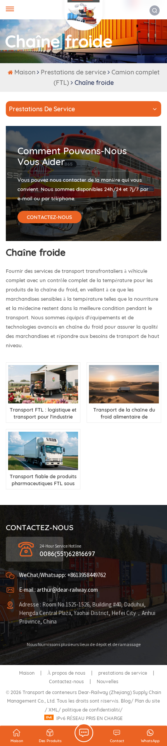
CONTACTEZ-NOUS (49, 217)
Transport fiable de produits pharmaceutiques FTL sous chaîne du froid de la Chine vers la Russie (43, 480)
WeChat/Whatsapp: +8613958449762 (62, 575)
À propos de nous (66, 673)
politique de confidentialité (91, 710)
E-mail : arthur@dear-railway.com (58, 590)
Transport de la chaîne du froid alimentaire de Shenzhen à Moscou (124, 413)
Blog (126, 701)
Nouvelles (107, 681)
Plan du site (147, 701)
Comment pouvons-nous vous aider (72, 156)
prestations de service (122, 673)
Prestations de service (73, 72)
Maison (25, 72)
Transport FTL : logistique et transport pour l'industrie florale (43, 413)
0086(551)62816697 (67, 553)
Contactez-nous (66, 681)
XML (53, 710)
